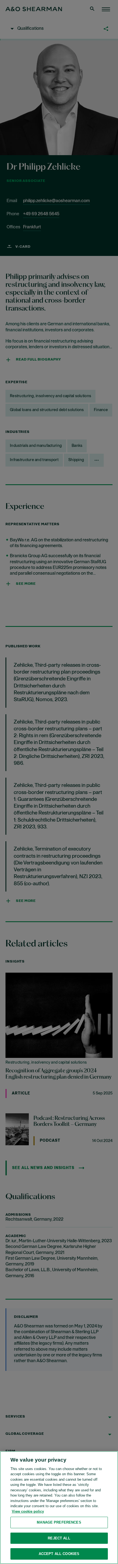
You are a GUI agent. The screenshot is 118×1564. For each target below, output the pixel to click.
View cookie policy (28, 1511)
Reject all (59, 1538)
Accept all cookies (59, 1554)
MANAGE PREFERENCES (59, 1522)
